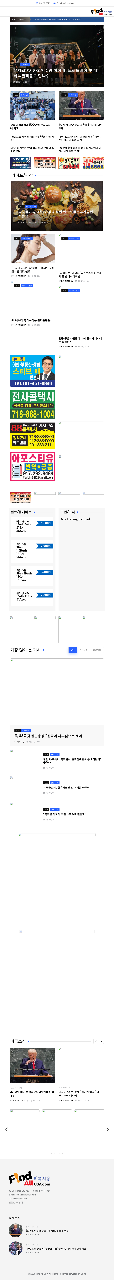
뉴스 (12, 1088)
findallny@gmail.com (66, 3)
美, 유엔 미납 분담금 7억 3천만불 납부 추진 (47, 1230)
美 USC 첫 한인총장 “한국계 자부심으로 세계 (48, 736)
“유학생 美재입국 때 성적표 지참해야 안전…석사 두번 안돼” (57, 19)
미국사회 (83, 650)
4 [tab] (59, 1154)
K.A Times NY (27, 222)
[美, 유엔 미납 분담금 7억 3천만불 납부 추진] (16, 1230)
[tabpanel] (25, 1129)
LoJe (83, 1274)
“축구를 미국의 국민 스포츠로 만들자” (64, 814)
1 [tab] (51, 1154)
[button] (95, 1041)
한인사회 (97, 650)
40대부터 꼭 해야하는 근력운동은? (31, 320)
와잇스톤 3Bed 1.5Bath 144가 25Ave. (21, 551)
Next (107, 1129)
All (72, 650)
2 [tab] (54, 1154)
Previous (6, 1129)
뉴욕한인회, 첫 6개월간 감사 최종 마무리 (66, 787)
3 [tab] (57, 1154)
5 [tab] (62, 1154)
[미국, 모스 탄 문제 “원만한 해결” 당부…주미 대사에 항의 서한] (16, 1248)
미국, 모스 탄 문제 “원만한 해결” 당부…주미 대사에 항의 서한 (56, 1248)
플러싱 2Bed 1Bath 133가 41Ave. (24, 596)
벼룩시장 (20, 742)
